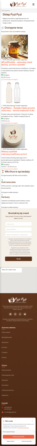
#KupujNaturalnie (7, 337)
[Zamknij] (32, 421)
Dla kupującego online (8, 375)
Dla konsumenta (6, 370)
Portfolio (4, 347)
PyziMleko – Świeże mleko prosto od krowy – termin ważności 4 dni (18, 109)
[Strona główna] (18, 4)
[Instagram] (15, 314)
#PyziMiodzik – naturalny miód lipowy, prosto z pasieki (16, 63)
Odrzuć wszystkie (27, 441)
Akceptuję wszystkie (18, 436)
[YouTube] (25, 314)
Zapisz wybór (10, 441)
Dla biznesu (5, 380)
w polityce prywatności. (24, 245)
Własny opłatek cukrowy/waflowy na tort (14, 152)
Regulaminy (5, 395)
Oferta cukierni (6, 332)
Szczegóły (14, 79)
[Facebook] (10, 314)
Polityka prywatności (8, 390)
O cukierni (4, 352)
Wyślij (18, 259)
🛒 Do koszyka (6, 79)
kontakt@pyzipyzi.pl (10, 412)
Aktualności (5, 342)
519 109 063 (7, 409)
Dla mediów (5, 385)
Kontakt (4, 357)
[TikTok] (20, 314)
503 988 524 (8, 407)
